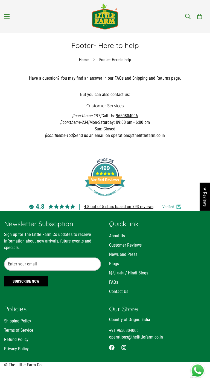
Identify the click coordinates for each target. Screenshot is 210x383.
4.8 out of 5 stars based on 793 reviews (118, 206)
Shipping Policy (17, 321)
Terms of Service (18, 330)
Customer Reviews (125, 245)
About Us (117, 235)
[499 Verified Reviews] (105, 199)
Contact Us (118, 291)
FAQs (119, 78)
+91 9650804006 (124, 330)
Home (84, 59)
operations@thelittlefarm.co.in (138, 135)
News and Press (123, 254)
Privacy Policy (16, 348)
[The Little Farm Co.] (105, 16)
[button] (199, 16)
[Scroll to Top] (199, 353)
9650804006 (127, 115)
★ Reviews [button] (205, 197)
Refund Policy (16, 339)
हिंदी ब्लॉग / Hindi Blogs (128, 273)
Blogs (114, 263)
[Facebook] (112, 347)
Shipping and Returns (151, 78)
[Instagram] (124, 347)
